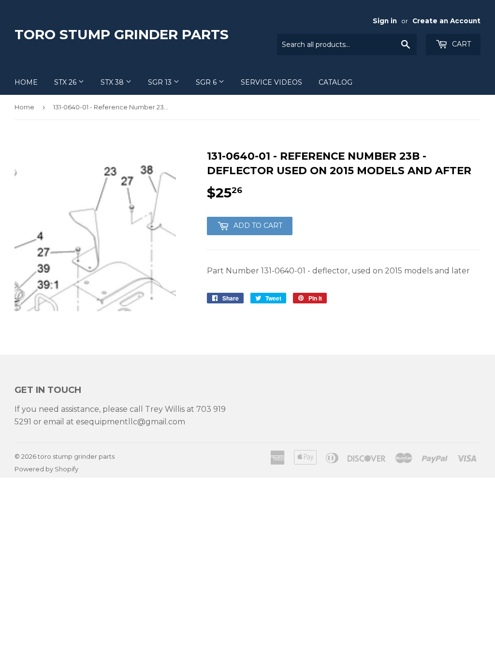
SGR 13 (161, 82)
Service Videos (271, 82)
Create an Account (446, 21)
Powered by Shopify (46, 469)
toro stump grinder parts (122, 34)
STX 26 (66, 82)
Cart (460, 44)
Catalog (335, 82)
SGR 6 (207, 82)
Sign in (385, 21)
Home (26, 82)
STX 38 (113, 82)
